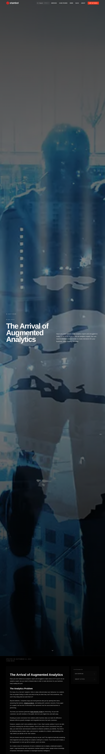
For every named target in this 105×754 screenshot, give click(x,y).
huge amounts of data (36, 711)
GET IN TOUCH (93, 3)
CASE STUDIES (63, 3)
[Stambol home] (12, 3)
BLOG (77, 3)
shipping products (29, 703)
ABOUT (83, 3)
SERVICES (54, 3)
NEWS (71, 3)
